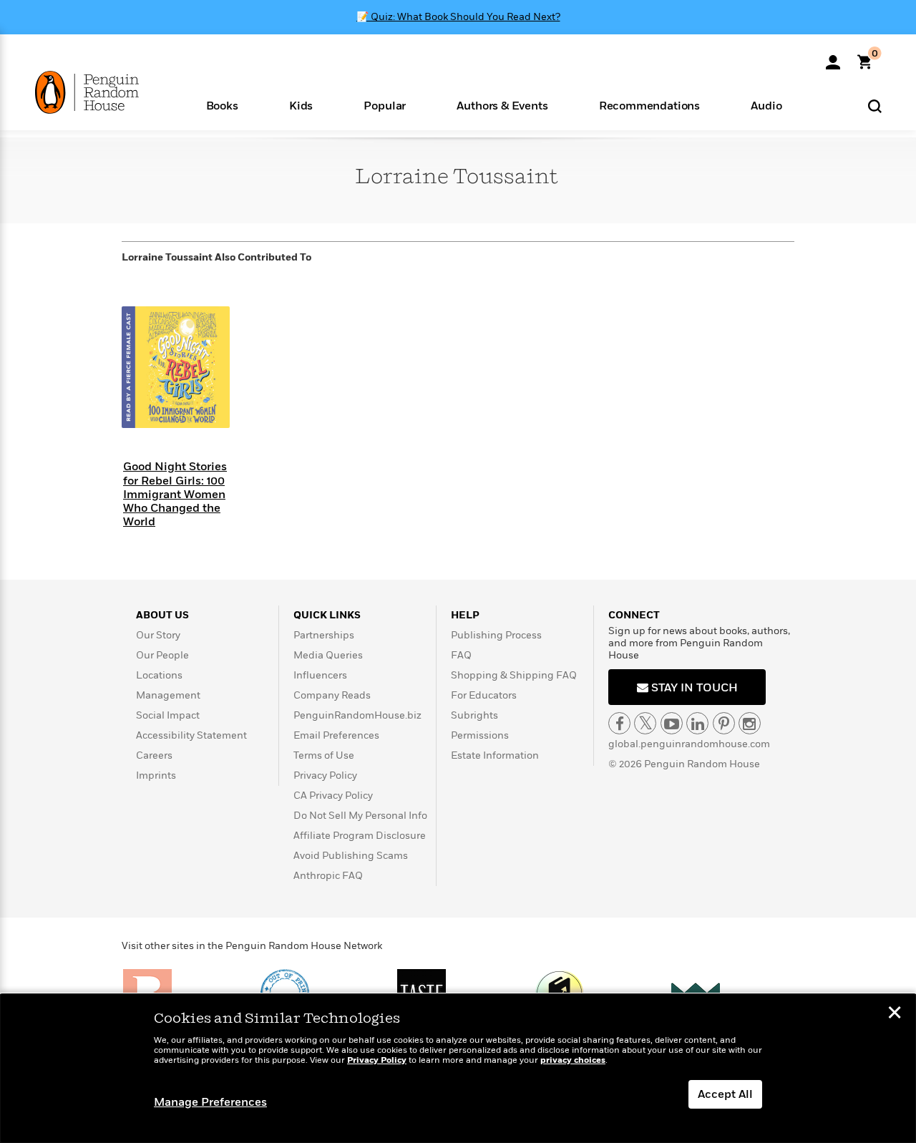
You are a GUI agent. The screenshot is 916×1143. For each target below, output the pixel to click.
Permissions (480, 735)
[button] (221, 105)
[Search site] (875, 105)
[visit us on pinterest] (724, 723)
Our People (162, 655)
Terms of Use (323, 755)
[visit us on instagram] (750, 723)
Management (168, 695)
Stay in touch (693, 688)
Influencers (320, 675)
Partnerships (323, 635)
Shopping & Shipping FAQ (514, 675)
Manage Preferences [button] (210, 1102)
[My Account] (833, 57)
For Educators (484, 695)
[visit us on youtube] (672, 723)
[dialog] (458, 1068)
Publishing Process (496, 635)
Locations (159, 675)
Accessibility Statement (191, 735)
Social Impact (168, 715)
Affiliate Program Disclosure (359, 835)
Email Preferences (336, 735)
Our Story (158, 635)
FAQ (461, 655)
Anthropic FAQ (328, 875)
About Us (162, 615)
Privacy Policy (325, 775)
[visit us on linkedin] (697, 723)
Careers (154, 755)
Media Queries (328, 655)
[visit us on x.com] (645, 723)
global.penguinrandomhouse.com (689, 744)
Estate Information (495, 755)
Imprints (156, 775)
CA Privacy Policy (333, 795)
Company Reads (332, 695)
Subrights (474, 715)
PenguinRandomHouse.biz (357, 715)
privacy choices (572, 1060)
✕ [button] (894, 1014)
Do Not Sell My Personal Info (360, 815)
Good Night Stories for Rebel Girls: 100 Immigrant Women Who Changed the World (175, 494)
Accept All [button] (725, 1094)
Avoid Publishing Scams (350, 855)
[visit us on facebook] (619, 723)
